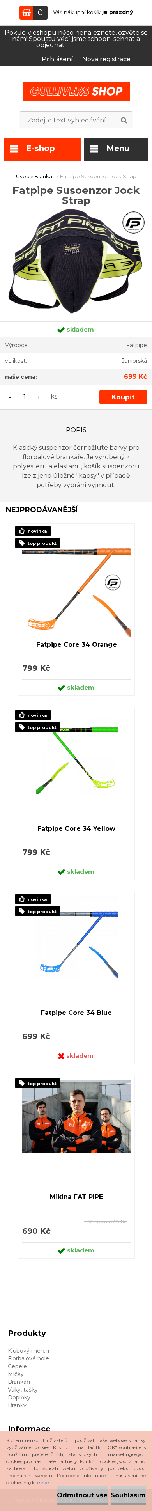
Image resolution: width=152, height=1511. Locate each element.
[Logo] (76, 91)
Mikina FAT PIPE (76, 1197)
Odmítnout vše (82, 1495)
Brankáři (44, 176)
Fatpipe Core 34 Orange (76, 644)
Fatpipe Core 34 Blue (76, 1012)
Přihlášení (57, 59)
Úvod (23, 176)
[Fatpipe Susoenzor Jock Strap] (76, 208)
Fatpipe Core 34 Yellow (76, 828)
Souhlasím (128, 1495)
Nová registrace (106, 59)
